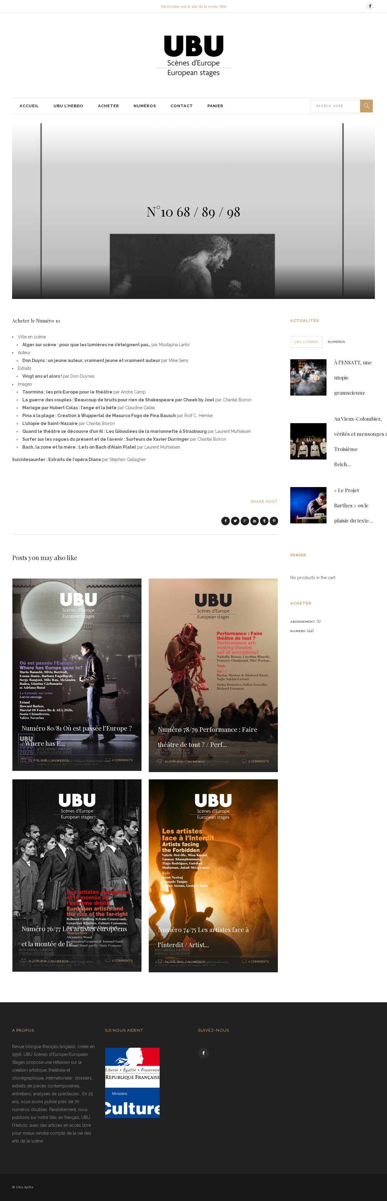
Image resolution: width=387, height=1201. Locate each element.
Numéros (60, 760)
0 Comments (122, 760)
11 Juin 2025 (174, 761)
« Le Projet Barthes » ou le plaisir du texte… (353, 505)
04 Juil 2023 (174, 961)
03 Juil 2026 (38, 760)
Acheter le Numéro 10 (36, 320)
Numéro (297, 631)
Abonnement (302, 621)
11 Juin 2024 (37, 960)
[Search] (366, 106)
